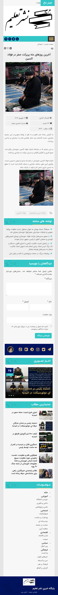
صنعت (45, 539)
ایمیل (25, 301)
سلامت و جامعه (42, 525)
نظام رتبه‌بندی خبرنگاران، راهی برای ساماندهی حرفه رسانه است (24, 472)
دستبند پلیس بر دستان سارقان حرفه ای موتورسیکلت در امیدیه (30, 390)
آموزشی (44, 496)
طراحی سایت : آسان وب (29, 592)
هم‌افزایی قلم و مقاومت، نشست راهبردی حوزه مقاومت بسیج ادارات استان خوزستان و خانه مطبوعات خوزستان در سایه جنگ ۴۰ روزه (24, 461)
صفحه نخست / (47, 44)
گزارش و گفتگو (42, 567)
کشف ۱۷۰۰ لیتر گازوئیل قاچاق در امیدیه (25, 435)
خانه (46, 492)
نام (49, 301)
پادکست (44, 552)
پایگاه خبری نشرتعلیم (38, 213)
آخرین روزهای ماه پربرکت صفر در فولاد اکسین (29, 56)
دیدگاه (48, 278)
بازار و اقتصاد (43, 535)
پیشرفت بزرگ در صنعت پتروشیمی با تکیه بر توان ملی (29, 253)
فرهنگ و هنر (43, 564)
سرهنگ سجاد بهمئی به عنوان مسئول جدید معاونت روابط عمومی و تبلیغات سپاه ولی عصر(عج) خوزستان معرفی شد (29, 231)
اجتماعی (44, 510)
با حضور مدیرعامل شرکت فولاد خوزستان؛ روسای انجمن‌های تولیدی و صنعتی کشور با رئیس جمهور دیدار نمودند (29, 238)
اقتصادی (44, 532)
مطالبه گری (43, 528)
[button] (13, 395)
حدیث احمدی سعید (18, 123)
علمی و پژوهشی (41, 506)
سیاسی (45, 543)
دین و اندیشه (43, 560)
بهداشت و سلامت (41, 517)
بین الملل (44, 546)
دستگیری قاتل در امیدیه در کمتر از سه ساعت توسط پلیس (24, 446)
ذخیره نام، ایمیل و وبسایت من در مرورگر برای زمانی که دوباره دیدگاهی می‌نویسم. (29, 327)
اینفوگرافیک (43, 513)
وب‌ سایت (47, 314)
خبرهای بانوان (42, 556)
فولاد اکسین (21, 213)
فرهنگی (39, 44)
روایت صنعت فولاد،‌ (33, 2)
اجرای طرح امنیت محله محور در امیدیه (24, 414)
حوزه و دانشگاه (42, 499)
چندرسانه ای (43, 521)
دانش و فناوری (42, 503)
